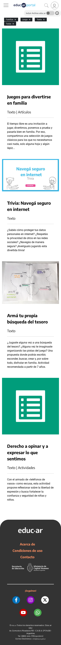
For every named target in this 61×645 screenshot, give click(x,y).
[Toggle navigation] (3, 2)
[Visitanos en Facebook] (16, 599)
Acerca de (27, 544)
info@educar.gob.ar (39, 639)
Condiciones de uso (28, 550)
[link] (54, 5)
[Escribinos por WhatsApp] (37, 612)
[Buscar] (46, 5)
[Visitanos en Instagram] (30, 599)
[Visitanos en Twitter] (45, 599)
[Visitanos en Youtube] (23, 612)
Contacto (27, 557)
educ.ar (14, 625)
